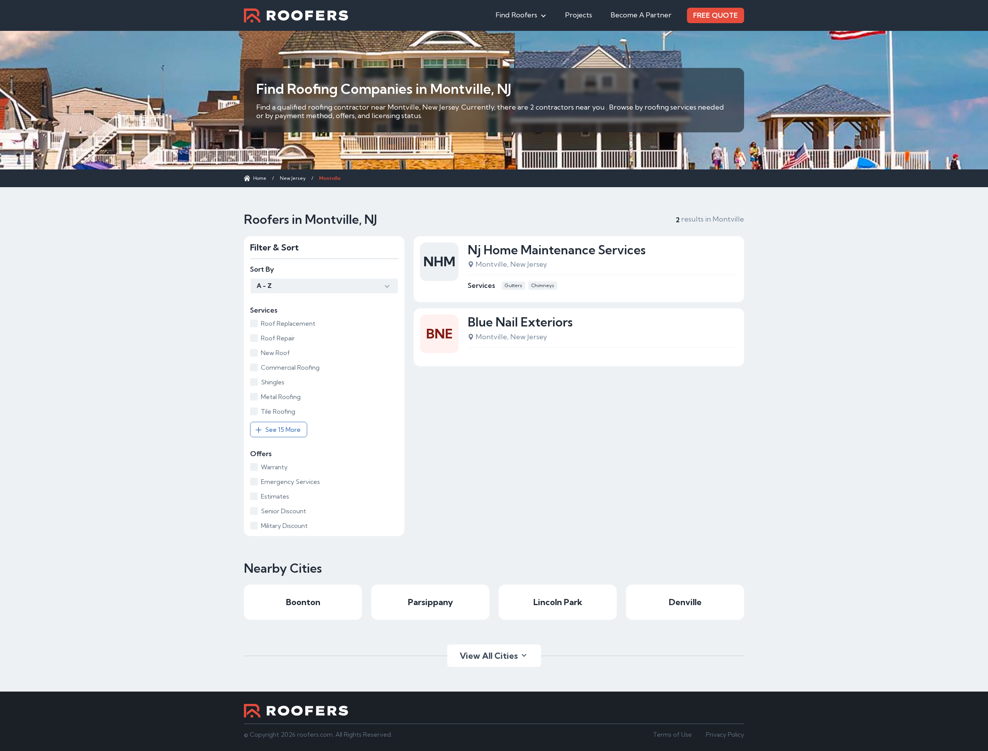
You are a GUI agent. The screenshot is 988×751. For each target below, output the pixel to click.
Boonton (303, 602)
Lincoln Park (557, 602)
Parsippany (430, 602)
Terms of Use (672, 734)
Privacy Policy (725, 734)
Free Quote (715, 15)
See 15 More (283, 429)
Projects (578, 14)
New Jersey (293, 178)
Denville (685, 602)
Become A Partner (641, 14)
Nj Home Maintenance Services (557, 249)
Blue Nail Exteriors (520, 322)
